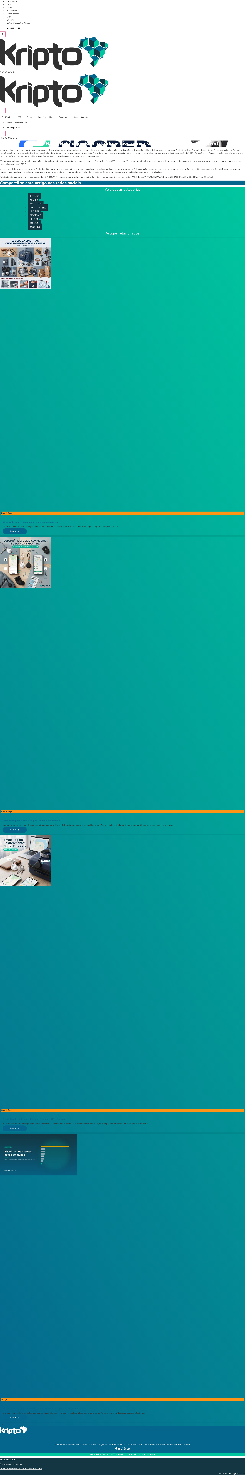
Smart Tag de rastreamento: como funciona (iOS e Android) (34, 1119)
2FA (9, 4)
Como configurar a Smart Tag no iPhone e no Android (31, 820)
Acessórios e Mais (46, 117)
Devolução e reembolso (11, 1464)
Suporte (10, 19)
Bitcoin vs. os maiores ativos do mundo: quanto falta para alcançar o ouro (42, 1408)
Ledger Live (32, 153)
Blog (9, 16)
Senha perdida (13, 28)
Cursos (10, 7)
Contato (84, 117)
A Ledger (4, 150)
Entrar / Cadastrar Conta (18, 23)
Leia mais (14, 531)
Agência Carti (239, 1473)
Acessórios (12, 10)
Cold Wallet (12, 1)
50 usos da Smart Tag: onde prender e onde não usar (31, 522)
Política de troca (7, 1459)
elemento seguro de (124, 169)
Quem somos (13, 13)
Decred (131, 150)
